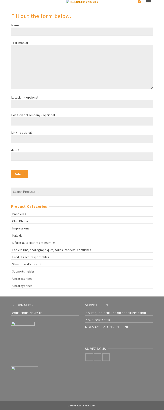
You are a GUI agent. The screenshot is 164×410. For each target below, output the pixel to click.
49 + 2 (15, 150)
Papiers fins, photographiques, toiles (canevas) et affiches (51, 250)
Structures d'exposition (28, 264)
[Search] (14, 2)
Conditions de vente (27, 313)
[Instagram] (97, 357)
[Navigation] (148, 2)
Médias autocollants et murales (33, 243)
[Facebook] (89, 357)
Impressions (20, 228)
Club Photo (20, 221)
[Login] (131, 2)
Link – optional (21, 132)
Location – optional (24, 97)
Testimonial (19, 43)
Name (15, 25)
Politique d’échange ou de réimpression (116, 313)
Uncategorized (22, 279)
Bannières (19, 214)
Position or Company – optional (33, 115)
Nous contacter (98, 320)
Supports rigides (23, 271)
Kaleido (17, 235)
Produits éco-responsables (30, 257)
